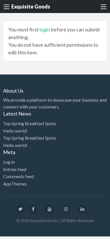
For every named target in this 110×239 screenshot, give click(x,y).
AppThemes (15, 183)
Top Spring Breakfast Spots (29, 123)
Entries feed (14, 169)
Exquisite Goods (30, 6)
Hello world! (15, 130)
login (44, 29)
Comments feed (18, 176)
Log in (9, 162)
